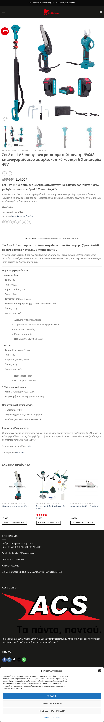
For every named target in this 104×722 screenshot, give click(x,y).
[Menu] (3, 11)
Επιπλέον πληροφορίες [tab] (49, 238)
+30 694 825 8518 (15, 547)
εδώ (29, 446)
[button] (100, 670)
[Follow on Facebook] (4, 659)
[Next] (96, 73)
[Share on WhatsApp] (4, 222)
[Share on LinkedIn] (29, 222)
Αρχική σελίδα (9, 150)
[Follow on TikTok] (14, 659)
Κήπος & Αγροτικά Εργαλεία (32, 150)
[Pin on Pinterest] (24, 222)
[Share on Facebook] (9, 222)
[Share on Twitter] (14, 222)
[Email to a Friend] (19, 222)
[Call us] (24, 659)
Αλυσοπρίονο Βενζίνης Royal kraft (84, 506)
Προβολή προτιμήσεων (52, 711)
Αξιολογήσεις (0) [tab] (71, 238)
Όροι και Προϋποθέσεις (52, 717)
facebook (20, 452)
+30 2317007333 (33, 547)
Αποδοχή (52, 696)
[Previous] (7, 73)
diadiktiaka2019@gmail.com (21, 553)
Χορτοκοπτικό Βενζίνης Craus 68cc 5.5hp (51, 507)
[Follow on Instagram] (9, 659)
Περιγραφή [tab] (30, 238)
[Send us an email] (19, 659)
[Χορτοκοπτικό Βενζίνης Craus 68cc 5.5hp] (52, 485)
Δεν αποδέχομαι (52, 703)
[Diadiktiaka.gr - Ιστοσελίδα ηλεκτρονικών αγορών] (52, 12)
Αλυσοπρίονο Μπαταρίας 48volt (15, 506)
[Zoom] (5, 119)
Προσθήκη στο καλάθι (48, 523)
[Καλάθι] (100, 12)
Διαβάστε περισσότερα (14, 523)
